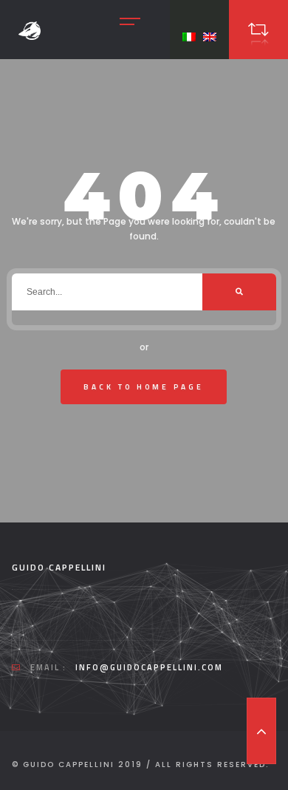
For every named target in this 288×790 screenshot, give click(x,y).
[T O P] (261, 731)
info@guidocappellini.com (149, 667)
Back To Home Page (143, 386)
